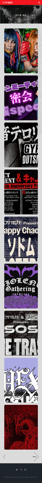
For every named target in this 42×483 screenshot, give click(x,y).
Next (34, 457)
